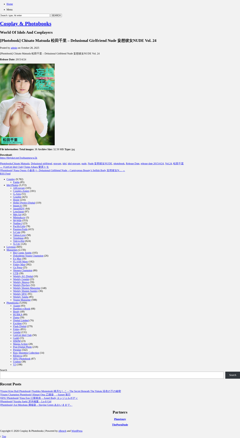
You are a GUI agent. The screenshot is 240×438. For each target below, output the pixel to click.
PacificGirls (19, 226)
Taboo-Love (19, 235)
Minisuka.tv (19, 217)
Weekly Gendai (21, 279)
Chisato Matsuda (21, 163)
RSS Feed (5, 173)
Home (10, 4)
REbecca (17, 355)
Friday (16, 329)
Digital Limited (21, 320)
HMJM (17, 341)
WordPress (76, 431)
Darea (16, 317)
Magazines (12, 249)
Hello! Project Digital (24, 202)
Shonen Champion (22, 270)
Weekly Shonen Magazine (26, 288)
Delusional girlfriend (41, 163)
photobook (119, 163)
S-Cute (16, 232)
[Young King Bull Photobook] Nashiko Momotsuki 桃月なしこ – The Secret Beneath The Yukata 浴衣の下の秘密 (60, 391)
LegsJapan (18, 211)
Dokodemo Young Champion (28, 255)
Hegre (16, 199)
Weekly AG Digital (23, 276)
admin (14, 47)
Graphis (17, 196)
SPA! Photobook (22, 358)
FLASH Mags (20, 261)
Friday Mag (19, 264)
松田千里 (178, 163)
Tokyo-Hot (18, 241)
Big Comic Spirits (22, 252)
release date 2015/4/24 (152, 163)
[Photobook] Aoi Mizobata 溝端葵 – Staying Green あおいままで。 (36, 405)
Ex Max (17, 258)
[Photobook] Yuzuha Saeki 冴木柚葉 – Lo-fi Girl (25, 401)
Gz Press (17, 267)
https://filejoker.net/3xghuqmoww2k (18, 157)
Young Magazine (22, 299)
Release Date (132, 163)
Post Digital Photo (22, 346)
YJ (14, 364)
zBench (62, 431)
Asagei (16, 305)
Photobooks (6, 163)
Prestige (17, 349)
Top (4, 436)
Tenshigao (18, 238)
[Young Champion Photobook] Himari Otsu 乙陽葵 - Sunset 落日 (35, 394)
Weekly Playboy (21, 285)
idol (64, 163)
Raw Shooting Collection (26, 352)
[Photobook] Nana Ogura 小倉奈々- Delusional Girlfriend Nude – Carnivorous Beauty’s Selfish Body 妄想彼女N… (62, 170)
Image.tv (17, 205)
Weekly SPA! (20, 294)
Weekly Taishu (20, 296)
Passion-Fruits (20, 229)
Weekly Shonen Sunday (25, 291)
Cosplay (11, 179)
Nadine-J (17, 223)
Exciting (17, 323)
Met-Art (17, 214)
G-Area (17, 194)
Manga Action (20, 344)
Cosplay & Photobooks (25, 23)
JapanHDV (19, 208)
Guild (16, 338)
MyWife (17, 220)
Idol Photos (12, 185)
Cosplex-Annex (21, 191)
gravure (57, 163)
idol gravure (74, 163)
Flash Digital (19, 326)
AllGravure (19, 188)
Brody (16, 311)
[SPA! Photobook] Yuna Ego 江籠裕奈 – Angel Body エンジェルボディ (39, 398)
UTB (15, 273)
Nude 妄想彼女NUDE (100, 163)
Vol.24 (168, 163)
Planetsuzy (120, 419)
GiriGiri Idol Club (22, 335)
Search (3, 370)
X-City (16, 244)
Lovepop (11, 246)
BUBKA (17, 314)
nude (84, 163)
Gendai (17, 332)
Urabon (17, 361)
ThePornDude (120, 424)
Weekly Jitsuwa (21, 282)
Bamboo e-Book (21, 308)
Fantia (16, 182)
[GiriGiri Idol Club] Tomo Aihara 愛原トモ (24, 167)
